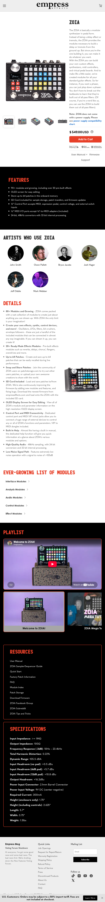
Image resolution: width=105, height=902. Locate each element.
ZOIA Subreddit (18, 708)
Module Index (17, 687)
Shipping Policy (45, 859)
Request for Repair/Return (49, 852)
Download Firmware (20, 697)
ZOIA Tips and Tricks (20, 713)
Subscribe (85, 859)
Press (40, 871)
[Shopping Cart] (100, 6)
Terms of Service (45, 868)
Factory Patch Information (23, 676)
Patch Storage (17, 692)
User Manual (78, 154)
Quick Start (15, 671)
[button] (34, 611)
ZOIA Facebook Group (21, 703)
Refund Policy (44, 864)
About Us (42, 880)
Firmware (94, 154)
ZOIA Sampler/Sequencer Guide (26, 666)
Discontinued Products (48, 875)
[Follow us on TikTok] (73, 876)
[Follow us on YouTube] (85, 876)
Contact (41, 883)
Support (85, 159)
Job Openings (44, 848)
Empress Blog (12, 844)
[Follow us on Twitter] (73, 881)
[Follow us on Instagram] (79, 876)
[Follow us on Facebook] (91, 876)
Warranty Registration (47, 855)
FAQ (12, 682)
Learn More (90, 898)
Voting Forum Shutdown (16, 847)
